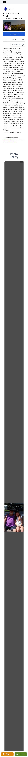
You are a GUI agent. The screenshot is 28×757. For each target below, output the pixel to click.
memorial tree (7, 140)
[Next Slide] (22, 517)
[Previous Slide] (6, 517)
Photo (13, 39)
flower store (12, 142)
